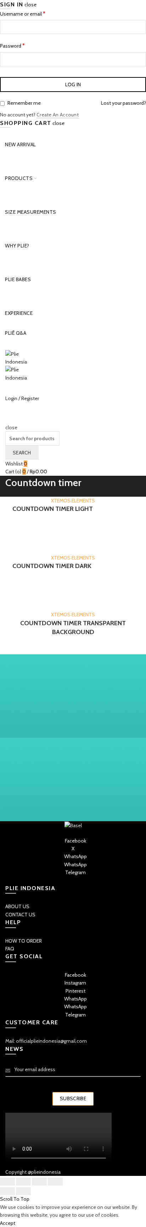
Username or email (32, 13)
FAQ (9, 948)
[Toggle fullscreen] (39, 1181)
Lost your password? (123, 103)
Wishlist (16, 463)
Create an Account (57, 114)
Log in (73, 84)
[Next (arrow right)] (23, 1191)
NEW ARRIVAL (20, 144)
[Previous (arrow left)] (7, 1191)
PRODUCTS (19, 178)
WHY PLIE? (17, 245)
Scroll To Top (14, 1199)
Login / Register (22, 398)
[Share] (23, 1181)
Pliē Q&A (15, 333)
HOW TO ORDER (23, 941)
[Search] (7, 419)
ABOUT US (17, 906)
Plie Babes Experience (19, 286)
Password (22, 45)
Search (22, 452)
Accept (7, 1223)
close (30, 4)
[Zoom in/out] (55, 1181)
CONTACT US (20, 914)
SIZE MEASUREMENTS (30, 212)
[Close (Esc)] (7, 1181)
